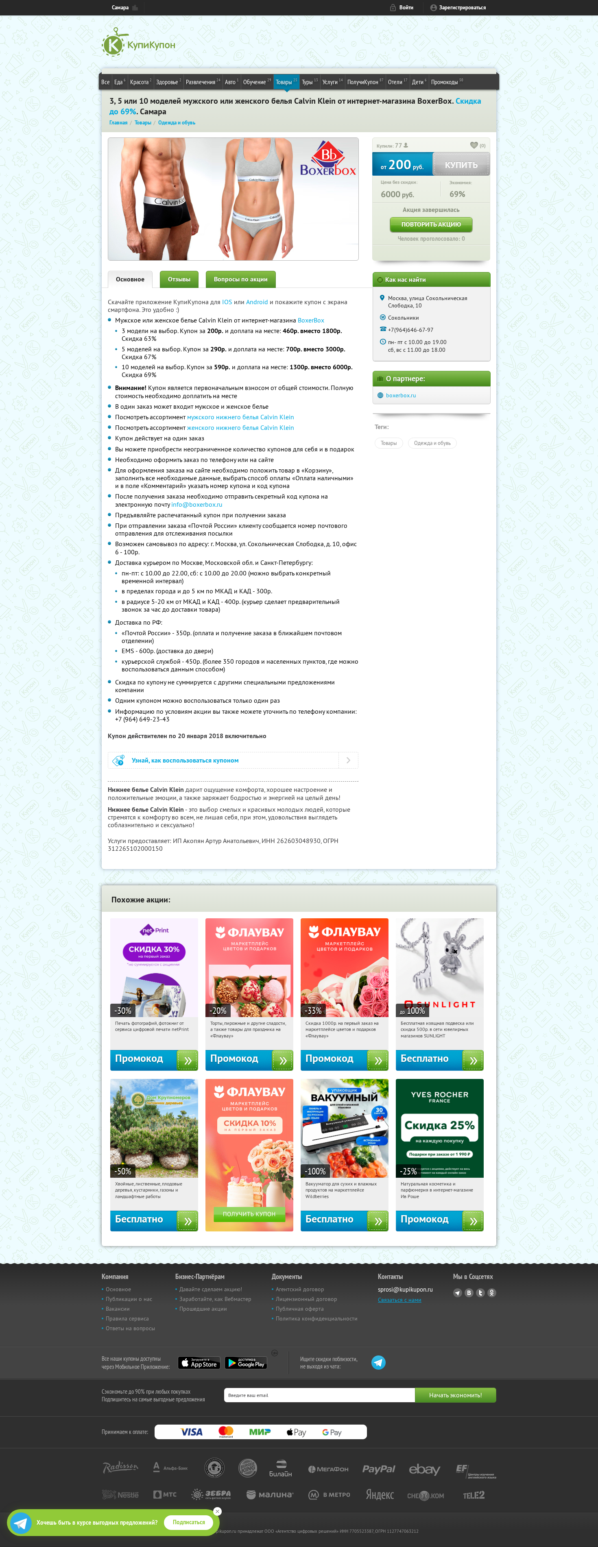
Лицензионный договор (306, 1299)
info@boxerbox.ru (197, 504)
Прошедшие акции (203, 1308)
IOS (228, 302)
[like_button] (474, 146)
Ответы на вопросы (130, 1328)
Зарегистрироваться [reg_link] (462, 7)
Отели (398, 81)
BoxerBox (311, 320)
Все (105, 82)
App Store (199, 1362)
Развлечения (203, 81)
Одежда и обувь (432, 443)
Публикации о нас (129, 1299)
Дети (419, 81)
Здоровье (168, 81)
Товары (286, 81)
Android (258, 302)
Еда (120, 81)
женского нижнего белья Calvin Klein (240, 427)
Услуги (333, 81)
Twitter (480, 1292)
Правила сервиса (127, 1318)
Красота (141, 81)
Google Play (246, 1362)
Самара (120, 7)
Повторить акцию (431, 224)
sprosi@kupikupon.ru (405, 1289)
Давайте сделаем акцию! (210, 1289)
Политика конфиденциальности (317, 1318)
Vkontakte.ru (469, 1292)
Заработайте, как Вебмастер (215, 1299)
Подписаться (189, 1522)
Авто (232, 81)
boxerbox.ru (401, 395)
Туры (310, 81)
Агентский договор (300, 1289)
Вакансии (118, 1308)
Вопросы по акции (241, 279)
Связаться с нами (399, 1299)
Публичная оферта (300, 1308)
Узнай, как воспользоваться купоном (185, 760)
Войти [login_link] (406, 7)
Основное (130, 279)
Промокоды (447, 81)
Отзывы (179, 279)
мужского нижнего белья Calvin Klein (240, 417)
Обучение (257, 81)
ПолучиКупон (365, 81)
